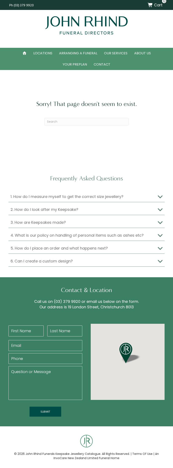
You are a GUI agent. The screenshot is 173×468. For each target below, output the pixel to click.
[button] (86, 196)
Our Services (115, 53)
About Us (142, 53)
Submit (45, 411)
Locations (42, 53)
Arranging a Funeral (78, 53)
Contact (102, 64)
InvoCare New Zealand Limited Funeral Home (86, 458)
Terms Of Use (142, 454)
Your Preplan (75, 64)
